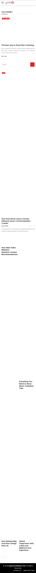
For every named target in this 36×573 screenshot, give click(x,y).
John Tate (4, 56)
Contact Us (17, 570)
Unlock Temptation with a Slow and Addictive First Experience (26, 545)
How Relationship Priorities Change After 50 (9, 543)
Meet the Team (29, 570)
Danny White (4, 226)
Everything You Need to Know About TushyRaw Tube (26, 384)
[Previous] (2, 557)
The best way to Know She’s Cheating (17, 45)
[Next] (6, 557)
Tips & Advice (5, 18)
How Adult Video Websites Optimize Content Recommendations (9, 251)
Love (3, 73)
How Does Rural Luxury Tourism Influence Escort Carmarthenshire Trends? (16, 221)
